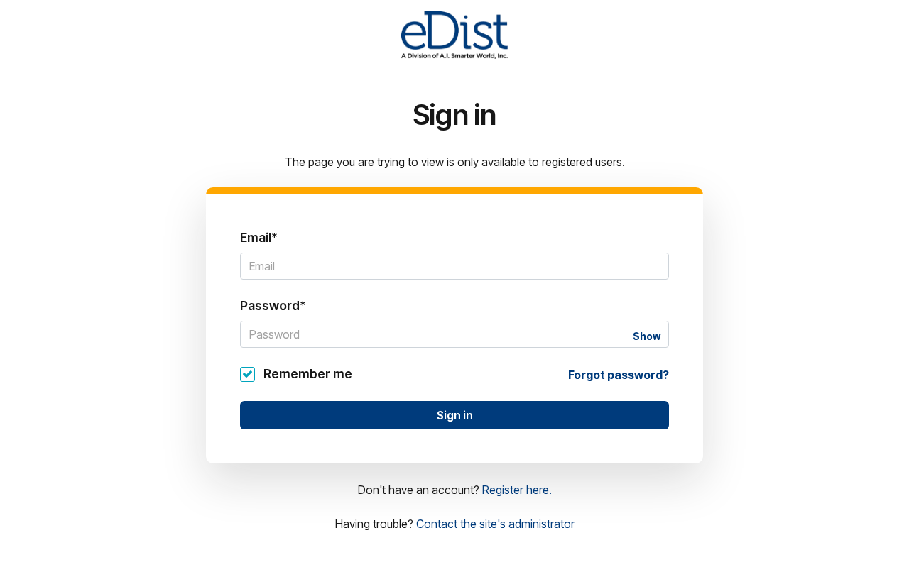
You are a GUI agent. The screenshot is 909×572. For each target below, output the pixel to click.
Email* (259, 237)
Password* (273, 305)
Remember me (307, 373)
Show (646, 336)
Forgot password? (618, 375)
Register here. (517, 490)
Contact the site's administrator (495, 524)
